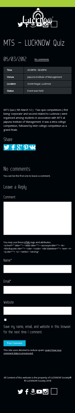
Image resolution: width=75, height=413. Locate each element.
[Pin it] (26, 147)
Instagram (45, 392)
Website (8, 302)
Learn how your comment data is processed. (32, 352)
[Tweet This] (6, 147)
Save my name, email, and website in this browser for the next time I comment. (37, 329)
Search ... (54, 391)
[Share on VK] (32, 147)
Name (7, 260)
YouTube (39, 392)
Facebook (27, 392)
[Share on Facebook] (13, 147)
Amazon (33, 392)
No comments (42, 59)
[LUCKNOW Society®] (37, 16)
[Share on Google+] (19, 147)
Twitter (20, 392)
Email (7, 281)
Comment (9, 197)
